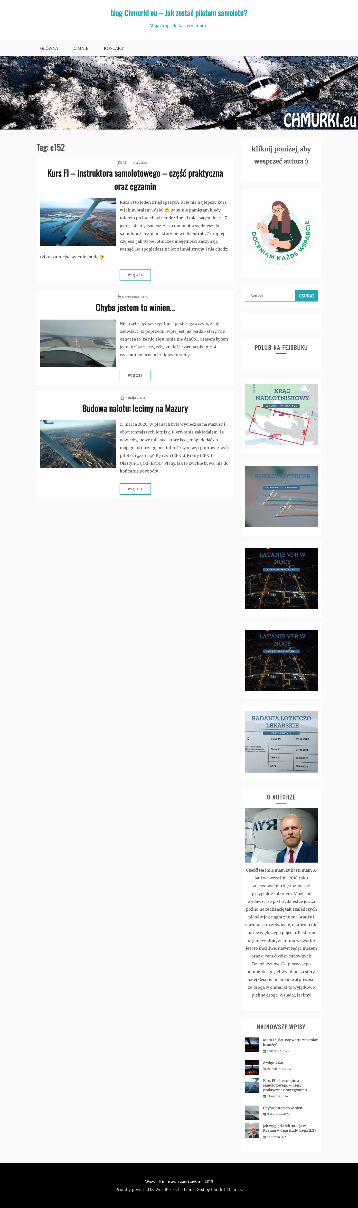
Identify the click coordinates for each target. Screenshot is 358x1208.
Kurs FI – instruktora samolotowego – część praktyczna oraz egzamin (135, 179)
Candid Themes (226, 1189)
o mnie (81, 48)
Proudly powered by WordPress (146, 1189)
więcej (135, 275)
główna (49, 48)
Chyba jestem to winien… (135, 307)
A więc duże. (273, 1062)
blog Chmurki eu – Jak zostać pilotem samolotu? (179, 12)
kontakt (114, 48)
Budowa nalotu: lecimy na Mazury (135, 407)
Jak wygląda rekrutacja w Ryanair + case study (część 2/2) (289, 1128)
